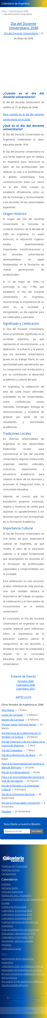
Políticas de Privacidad (14, 866)
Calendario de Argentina (16, 3)
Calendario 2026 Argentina (23, 1010)
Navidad (6, 811)
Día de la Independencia (15, 772)
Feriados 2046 (26, 681)
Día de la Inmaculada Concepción (21, 803)
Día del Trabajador (12, 750)
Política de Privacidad (14, 907)
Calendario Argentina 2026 (17, 914)
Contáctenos (9, 873)
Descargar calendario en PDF (18, 933)
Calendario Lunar (11, 948)
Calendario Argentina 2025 (17, 910)
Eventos (6, 884)
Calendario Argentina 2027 (17, 918)
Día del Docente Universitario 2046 (23, 25)
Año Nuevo (8, 710)
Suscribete (37, 831)
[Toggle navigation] (43, 3)
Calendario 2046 (25, 685)
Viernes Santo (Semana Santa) (19, 724)
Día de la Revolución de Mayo (18, 755)
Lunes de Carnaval (12, 715)
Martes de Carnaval (13, 719)
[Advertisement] (23, 66)
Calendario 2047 (25, 688)
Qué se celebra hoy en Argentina (20, 929)
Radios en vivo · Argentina (16, 895)
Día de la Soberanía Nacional (18, 794)
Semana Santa (10, 888)
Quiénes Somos (11, 870)
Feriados (6, 944)
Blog (4, 954)
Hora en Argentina (12, 891)
